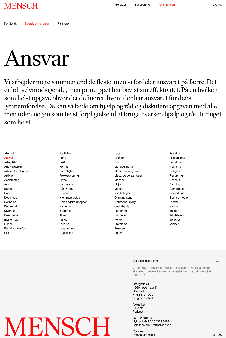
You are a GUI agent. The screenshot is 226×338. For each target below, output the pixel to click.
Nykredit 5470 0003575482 (151, 321)
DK (215, 4)
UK (220, 4)
